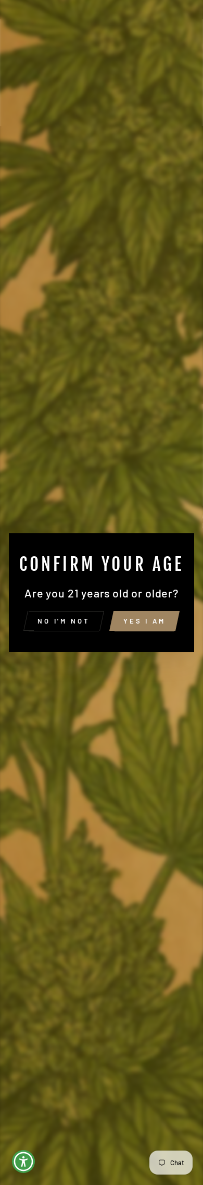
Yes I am (144, 621)
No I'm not (63, 621)
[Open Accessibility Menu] (23, 1162)
